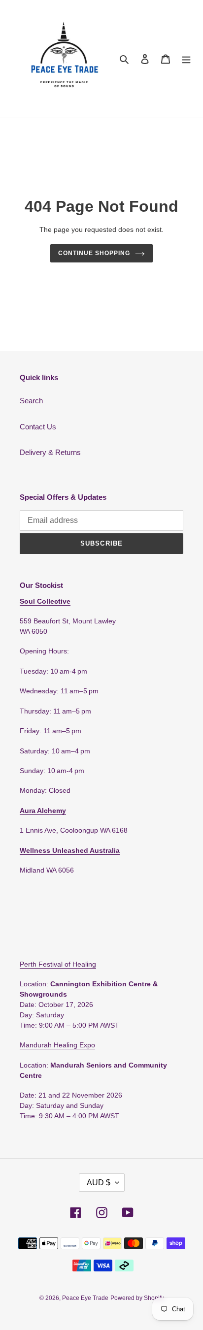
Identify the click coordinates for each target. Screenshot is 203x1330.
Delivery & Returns (50, 452)
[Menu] (186, 58)
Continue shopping (94, 253)
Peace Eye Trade (85, 1298)
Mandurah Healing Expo (57, 1045)
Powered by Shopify (137, 1298)
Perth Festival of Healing (58, 964)
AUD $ (98, 1182)
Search (31, 400)
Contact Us (38, 426)
